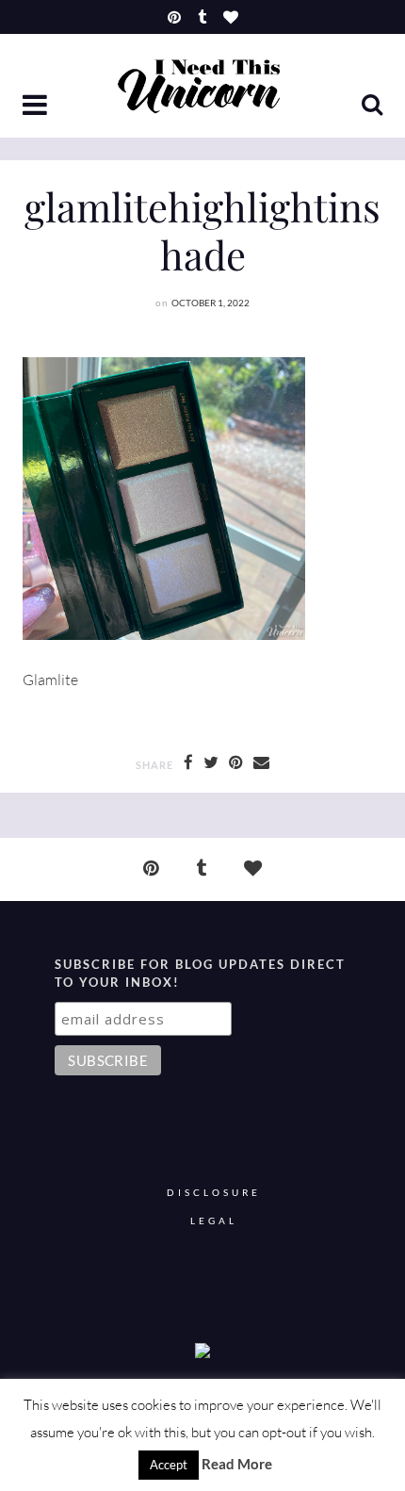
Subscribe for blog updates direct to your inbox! (200, 974)
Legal (213, 1221)
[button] (37, 106)
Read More (237, 1463)
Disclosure (214, 1193)
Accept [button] (168, 1464)
